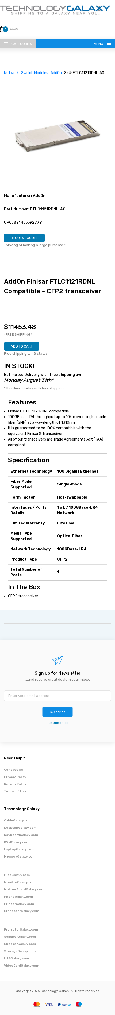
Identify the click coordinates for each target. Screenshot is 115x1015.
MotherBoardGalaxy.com (24, 889)
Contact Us (13, 769)
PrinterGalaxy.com (19, 904)
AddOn (56, 73)
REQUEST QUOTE (24, 238)
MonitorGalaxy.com (19, 882)
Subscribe (57, 712)
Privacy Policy (15, 777)
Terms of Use (15, 791)
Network (11, 73)
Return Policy (15, 784)
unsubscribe (58, 723)
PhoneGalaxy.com (18, 896)
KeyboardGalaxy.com (21, 835)
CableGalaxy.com (17, 820)
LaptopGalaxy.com (19, 849)
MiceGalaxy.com (17, 875)
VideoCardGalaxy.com (21, 965)
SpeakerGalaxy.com (20, 944)
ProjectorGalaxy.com (21, 929)
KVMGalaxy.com (16, 842)
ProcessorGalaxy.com (21, 911)
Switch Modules (34, 73)
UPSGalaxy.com (16, 958)
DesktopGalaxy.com (20, 827)
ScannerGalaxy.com (20, 937)
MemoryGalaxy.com (19, 856)
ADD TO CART (22, 346)
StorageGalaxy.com (20, 951)
